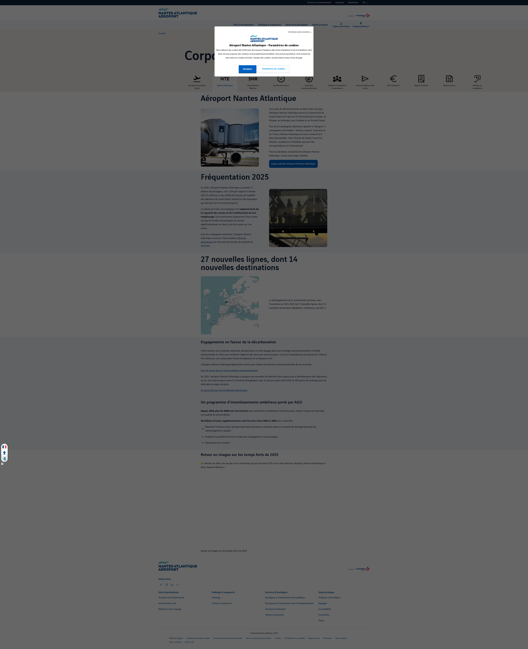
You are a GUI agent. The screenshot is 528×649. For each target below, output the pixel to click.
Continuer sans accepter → (300, 32)
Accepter (247, 69)
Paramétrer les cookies (273, 69)
